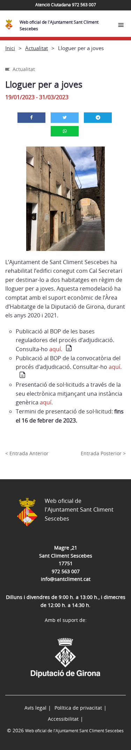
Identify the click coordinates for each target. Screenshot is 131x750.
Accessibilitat (63, 719)
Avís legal (35, 707)
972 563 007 (66, 571)
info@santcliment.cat (65, 579)
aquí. (55, 349)
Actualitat (36, 48)
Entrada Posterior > (103, 453)
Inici (10, 48)
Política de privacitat (78, 707)
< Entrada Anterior (27, 453)
